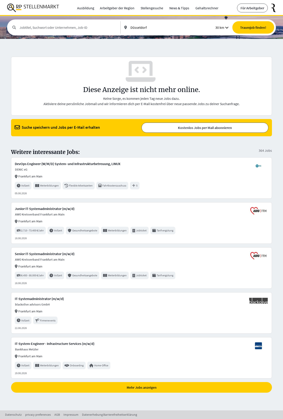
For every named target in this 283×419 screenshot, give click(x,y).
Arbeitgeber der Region (117, 8)
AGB (57, 415)
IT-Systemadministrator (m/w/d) (39, 298)
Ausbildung (85, 8)
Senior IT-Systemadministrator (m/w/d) (45, 254)
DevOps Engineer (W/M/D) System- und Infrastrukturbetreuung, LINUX (67, 163)
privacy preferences (38, 415)
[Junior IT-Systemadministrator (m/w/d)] (141, 222)
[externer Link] (272, 8)
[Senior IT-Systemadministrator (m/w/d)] (141, 268)
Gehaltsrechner (206, 8)
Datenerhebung (92, 415)
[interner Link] (33, 8)
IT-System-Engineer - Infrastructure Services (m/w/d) (54, 343)
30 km (219, 27)
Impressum (70, 415)
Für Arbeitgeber (252, 8)
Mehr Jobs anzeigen (142, 387)
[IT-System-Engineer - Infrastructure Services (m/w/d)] (141, 357)
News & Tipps (179, 8)
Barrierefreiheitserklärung (120, 415)
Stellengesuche (152, 8)
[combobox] (68, 27)
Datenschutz (13, 415)
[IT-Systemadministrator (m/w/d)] (141, 312)
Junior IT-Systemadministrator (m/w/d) (45, 208)
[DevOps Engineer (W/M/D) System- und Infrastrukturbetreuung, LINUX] (141, 178)
